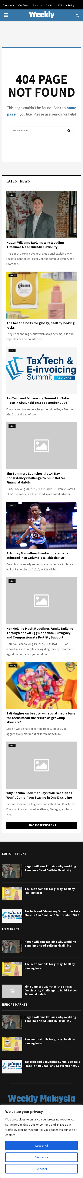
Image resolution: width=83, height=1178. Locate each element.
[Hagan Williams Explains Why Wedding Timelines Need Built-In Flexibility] (41, 214)
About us (37, 5)
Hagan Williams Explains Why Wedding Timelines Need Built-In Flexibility (35, 244)
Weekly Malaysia (41, 20)
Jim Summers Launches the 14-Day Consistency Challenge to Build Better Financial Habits (35, 478)
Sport (12, 505)
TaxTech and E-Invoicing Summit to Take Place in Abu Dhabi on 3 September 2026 (37, 400)
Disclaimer (9, 5)
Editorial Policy (66, 5)
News (12, 194)
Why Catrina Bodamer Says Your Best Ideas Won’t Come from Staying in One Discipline (39, 795)
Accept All (41, 1146)
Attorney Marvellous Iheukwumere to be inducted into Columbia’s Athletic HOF (37, 555)
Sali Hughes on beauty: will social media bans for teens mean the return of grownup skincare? (40, 718)
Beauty (13, 275)
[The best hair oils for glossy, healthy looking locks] (41, 295)
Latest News (18, 181)
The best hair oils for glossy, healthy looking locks (40, 325)
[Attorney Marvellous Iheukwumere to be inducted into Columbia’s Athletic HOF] (41, 525)
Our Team (23, 5)
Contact (50, 5)
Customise (41, 1157)
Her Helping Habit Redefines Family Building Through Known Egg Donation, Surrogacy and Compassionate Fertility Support (39, 633)
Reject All (41, 1169)
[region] (41, 1141)
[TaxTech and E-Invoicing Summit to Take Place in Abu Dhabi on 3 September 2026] (41, 370)
